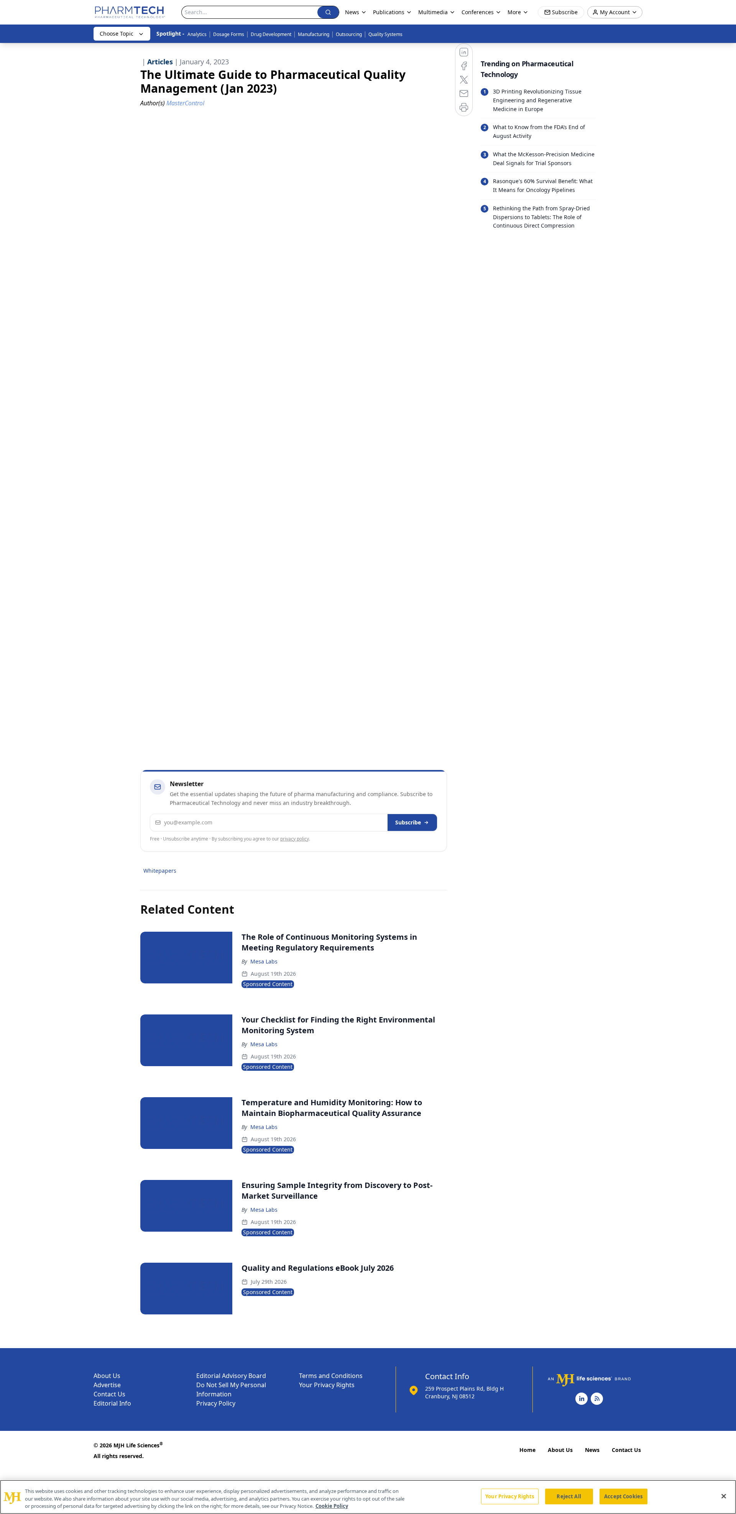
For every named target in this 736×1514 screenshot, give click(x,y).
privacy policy (294, 839)
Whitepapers (159, 870)
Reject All (569, 1496)
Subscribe (408, 822)
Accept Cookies (623, 1496)
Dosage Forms (228, 34)
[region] (368, 1497)
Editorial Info (112, 1403)
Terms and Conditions (331, 1375)
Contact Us (109, 1394)
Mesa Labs (264, 961)
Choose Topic (116, 33)
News (592, 1449)
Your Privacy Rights (327, 1385)
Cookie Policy (331, 1506)
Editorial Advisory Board (231, 1375)
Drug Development (271, 34)
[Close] (723, 1496)
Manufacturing (313, 34)
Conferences (478, 12)
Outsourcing (349, 34)
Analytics (197, 34)
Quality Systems (385, 34)
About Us (107, 1375)
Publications (388, 12)
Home (527, 1449)
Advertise (107, 1385)
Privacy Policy (215, 1403)
